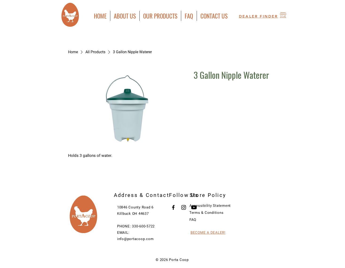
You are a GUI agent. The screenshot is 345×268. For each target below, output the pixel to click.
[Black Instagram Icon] (183, 207)
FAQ (192, 220)
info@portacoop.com (135, 239)
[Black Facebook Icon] (173, 207)
